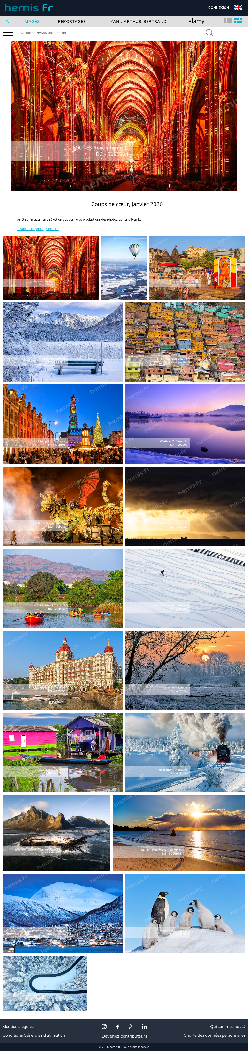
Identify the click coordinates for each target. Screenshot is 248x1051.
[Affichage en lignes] (238, 21)
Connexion (218, 8)
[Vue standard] (228, 21)
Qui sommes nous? (228, 1026)
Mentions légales (18, 1026)
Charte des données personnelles (215, 1035)
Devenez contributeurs (124, 1036)
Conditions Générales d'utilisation (33, 1035)
